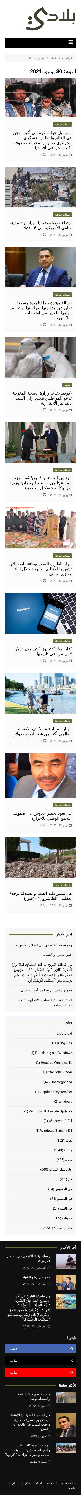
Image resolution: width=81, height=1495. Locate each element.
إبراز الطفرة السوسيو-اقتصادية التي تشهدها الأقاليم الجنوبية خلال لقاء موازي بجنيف (40, 569)
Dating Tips (63, 1043)
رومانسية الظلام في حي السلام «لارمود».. (43, 945)
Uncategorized (61, 1082)
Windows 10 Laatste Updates (50, 1111)
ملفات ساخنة (62, 124)
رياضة (68, 1150)
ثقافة (68, 1140)
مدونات (67, 1218)
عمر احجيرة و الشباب (57, 955)
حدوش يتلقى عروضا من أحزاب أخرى (46, 990)
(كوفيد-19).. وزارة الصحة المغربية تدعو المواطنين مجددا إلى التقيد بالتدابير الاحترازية (42, 398)
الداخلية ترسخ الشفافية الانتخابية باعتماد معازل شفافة (45, 1002)
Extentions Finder (59, 1072)
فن (70, 1179)
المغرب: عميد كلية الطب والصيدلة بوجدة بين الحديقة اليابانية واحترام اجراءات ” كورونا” (27, 1449)
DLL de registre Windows (53, 1053)
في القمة (66, 1208)
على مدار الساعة (60, 1169)
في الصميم (64, 1198)
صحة (67, 384)
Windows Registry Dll (56, 1130)
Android (66, 1033)
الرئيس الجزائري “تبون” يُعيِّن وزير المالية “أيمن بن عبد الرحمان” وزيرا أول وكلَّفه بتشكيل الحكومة (41, 483)
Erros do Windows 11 (56, 1062)
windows (65, 1101)
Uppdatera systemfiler (56, 1092)
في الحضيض (63, 1189)
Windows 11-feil (60, 1121)
